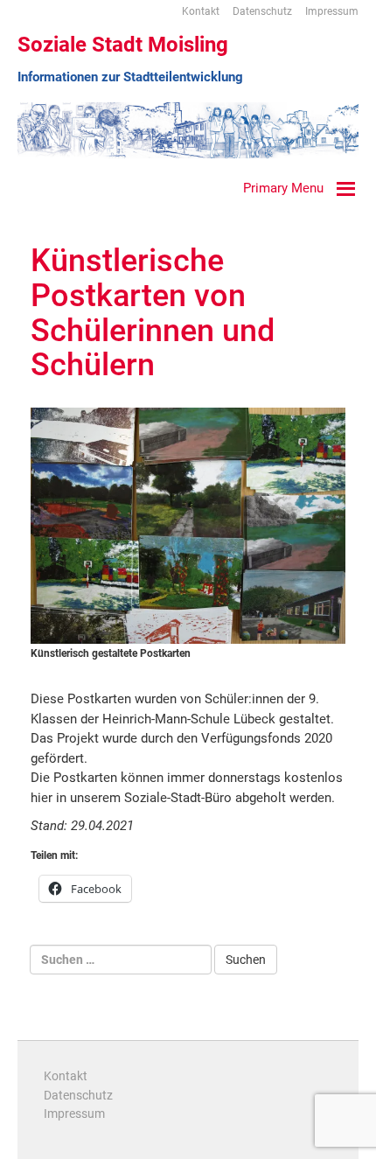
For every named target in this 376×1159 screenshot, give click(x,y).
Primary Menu (283, 188)
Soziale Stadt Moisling (122, 44)
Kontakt (200, 11)
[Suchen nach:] (121, 959)
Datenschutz (262, 11)
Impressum (332, 11)
